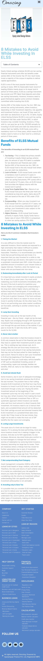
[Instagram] (4, 644)
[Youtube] (15, 644)
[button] (39, 2)
